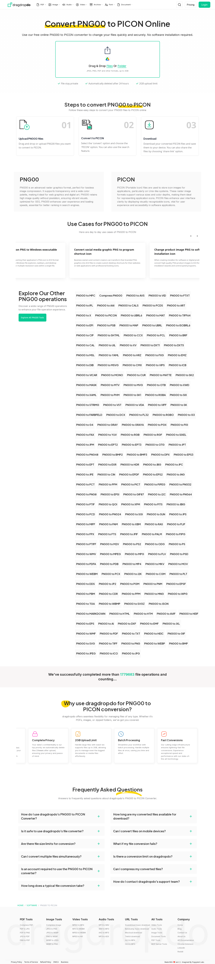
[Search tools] (179, 5)
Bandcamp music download (137, 929)
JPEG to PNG (51, 929)
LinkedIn (181, 948)
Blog (180, 929)
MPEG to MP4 (78, 925)
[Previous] (191, 236)
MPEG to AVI (77, 936)
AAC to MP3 (104, 933)
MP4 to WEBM (78, 929)
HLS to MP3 (130, 944)
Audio (69, 4)
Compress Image (53, 925)
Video (82, 4)
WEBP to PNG (52, 944)
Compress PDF (26, 925)
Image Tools (156, 933)
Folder (122, 66)
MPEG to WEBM (79, 933)
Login (204, 4)
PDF (42, 4)
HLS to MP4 (130, 940)
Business (64, 962)
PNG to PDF (25, 940)
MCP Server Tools (159, 944)
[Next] (197, 236)
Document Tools (158, 936)
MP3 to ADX (104, 936)
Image (55, 4)
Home (180, 925)
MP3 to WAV (104, 925)
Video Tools (156, 925)
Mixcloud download (133, 933)
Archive (97, 4)
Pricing (190, 4)
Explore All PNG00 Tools (32, 317)
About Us (181, 936)
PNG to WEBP (52, 936)
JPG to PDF (25, 936)
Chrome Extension (185, 944)
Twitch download (132, 936)
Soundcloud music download (137, 925)
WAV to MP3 (104, 929)
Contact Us (182, 933)
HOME (20, 905)
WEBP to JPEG (52, 940)
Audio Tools (156, 929)
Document (126, 4)
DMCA (56, 962)
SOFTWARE (32, 905)
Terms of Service (31, 962)
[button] (61, 816)
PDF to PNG (25, 933)
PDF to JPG (25, 929)
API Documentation (186, 940)
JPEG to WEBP (52, 933)
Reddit (180, 952)
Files (109, 66)
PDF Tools (155, 940)
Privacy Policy (16, 962)
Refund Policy (45, 962)
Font (111, 4)
